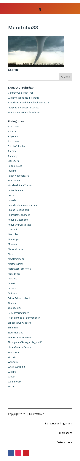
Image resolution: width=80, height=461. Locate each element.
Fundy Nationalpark (18, 175)
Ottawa (12, 288)
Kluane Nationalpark (18, 209)
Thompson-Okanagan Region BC (25, 342)
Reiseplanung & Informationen (24, 317)
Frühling (12, 170)
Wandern (13, 362)
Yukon (11, 386)
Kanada (12, 200)
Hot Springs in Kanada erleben (24, 112)
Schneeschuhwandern (19, 322)
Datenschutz (64, 442)
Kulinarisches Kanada (19, 214)
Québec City (14, 307)
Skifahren (13, 327)
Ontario (12, 283)
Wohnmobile (15, 381)
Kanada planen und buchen (22, 205)
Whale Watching (16, 366)
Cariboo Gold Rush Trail (20, 92)
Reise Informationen (18, 313)
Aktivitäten (13, 126)
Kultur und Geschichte (19, 224)
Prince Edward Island (19, 298)
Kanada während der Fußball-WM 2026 (28, 102)
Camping (12, 156)
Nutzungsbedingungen (58, 423)
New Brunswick (16, 258)
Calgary (12, 151)
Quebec (12, 303)
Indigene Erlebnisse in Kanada (23, 107)
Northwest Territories (19, 268)
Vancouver (13, 352)
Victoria (12, 357)
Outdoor (12, 293)
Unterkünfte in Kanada (19, 347)
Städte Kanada (15, 332)
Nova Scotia (14, 273)
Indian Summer (16, 190)
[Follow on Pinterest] (26, 453)
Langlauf (12, 229)
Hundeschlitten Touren (20, 185)
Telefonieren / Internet (19, 337)
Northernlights (15, 263)
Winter (11, 376)
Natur (11, 254)
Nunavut (12, 278)
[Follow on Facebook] (11, 453)
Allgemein (13, 136)
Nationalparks (15, 249)
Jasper (11, 195)
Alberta (12, 131)
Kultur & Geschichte (18, 219)
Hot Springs (14, 180)
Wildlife (12, 371)
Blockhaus (13, 141)
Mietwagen (13, 239)
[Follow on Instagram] (18, 453)
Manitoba (13, 234)
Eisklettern (13, 160)
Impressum (65, 433)
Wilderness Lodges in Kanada (23, 97)
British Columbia (16, 146)
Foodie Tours (15, 165)
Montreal (12, 244)
